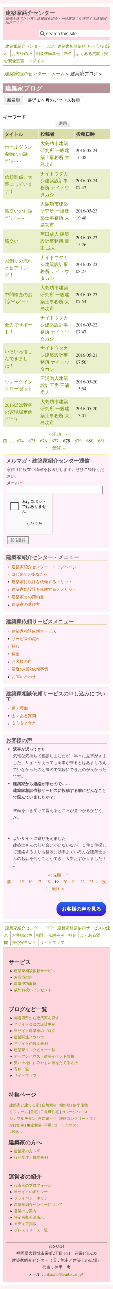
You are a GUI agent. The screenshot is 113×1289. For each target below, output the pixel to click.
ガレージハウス (74, 1111)
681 (101, 441)
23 (91, 881)
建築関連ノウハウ (29, 1037)
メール (14, 483)
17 (39, 881)
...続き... (15, 1131)
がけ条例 (16, 1125)
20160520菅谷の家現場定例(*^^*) (18, 412)
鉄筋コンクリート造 (76, 1118)
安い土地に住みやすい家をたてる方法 (46, 1062)
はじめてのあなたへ (30, 574)
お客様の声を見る (81, 909)
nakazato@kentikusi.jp (64, 1274)
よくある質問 (88, 53)
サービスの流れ (26, 638)
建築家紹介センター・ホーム (34, 73)
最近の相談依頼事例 (30, 669)
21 (74, 881)
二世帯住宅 (49, 1111)
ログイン (36, 60)
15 (22, 881)
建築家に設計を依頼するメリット (42, 581)
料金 (68, 53)
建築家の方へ (27, 1151)
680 (89, 441)
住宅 (34, 1111)
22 (83, 881)
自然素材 (49, 1105)
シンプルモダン (22, 1118)
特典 (16, 646)
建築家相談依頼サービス (34, 631)
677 (55, 441)
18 (48, 881)
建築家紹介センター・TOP (29, 46)
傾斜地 (64, 1105)
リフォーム (18, 1111)
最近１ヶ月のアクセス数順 (54, 100)
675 (31, 441)
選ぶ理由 (20, 708)
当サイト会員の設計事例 (34, 1024)
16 (30, 881)
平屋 (48, 1125)
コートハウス (65, 1125)
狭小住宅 (80, 1105)
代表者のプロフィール (33, 1185)
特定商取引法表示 (29, 1217)
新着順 (15, 100)
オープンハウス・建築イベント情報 (44, 1056)
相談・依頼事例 (50, 935)
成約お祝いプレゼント (33, 989)
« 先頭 (54, 434)
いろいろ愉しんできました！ (18, 358)
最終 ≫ (58, 888)
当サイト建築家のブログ (34, 1030)
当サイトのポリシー (31, 1191)
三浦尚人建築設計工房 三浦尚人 (54, 385)
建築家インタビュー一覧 (34, 1049)
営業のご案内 (25, 1210)
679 (78, 441)
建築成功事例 (25, 983)
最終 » (58, 447)
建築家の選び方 (26, 604)
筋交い (12, 241)
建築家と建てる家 (24, 1105)
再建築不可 (47, 1118)
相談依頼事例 (48, 53)
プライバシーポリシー (33, 1198)
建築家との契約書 (28, 596)
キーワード (14, 116)
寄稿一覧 (21, 1069)
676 (43, 441)
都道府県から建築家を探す (36, 1017)
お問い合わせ (24, 676)
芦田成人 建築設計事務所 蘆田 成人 (54, 241)
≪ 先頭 (54, 875)
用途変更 (34, 1125)
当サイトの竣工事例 (31, 1043)
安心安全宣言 (24, 723)
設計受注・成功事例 (31, 1157)
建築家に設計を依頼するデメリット (44, 589)
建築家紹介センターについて (38, 1204)
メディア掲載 (25, 1223)
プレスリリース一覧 (31, 1230)
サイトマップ (52, 942)
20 (65, 881)
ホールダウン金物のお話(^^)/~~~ (18, 154)
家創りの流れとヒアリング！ (18, 268)
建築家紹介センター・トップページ (44, 566)
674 (20, 441)
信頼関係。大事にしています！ (18, 184)
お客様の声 (22, 53)
